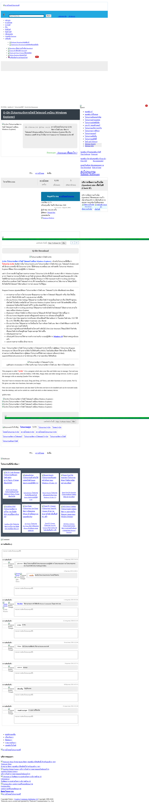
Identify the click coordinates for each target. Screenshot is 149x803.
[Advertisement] (74, 88)
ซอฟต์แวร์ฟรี (96, 153)
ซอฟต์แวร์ (26, 42)
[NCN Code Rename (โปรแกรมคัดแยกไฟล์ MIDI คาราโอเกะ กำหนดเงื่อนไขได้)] (12, 477)
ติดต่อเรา (8, 740)
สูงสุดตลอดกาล (98, 166)
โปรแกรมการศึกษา (92, 131)
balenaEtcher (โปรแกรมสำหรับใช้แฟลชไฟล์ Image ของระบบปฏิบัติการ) (31, 496)
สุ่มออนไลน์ (23, 55)
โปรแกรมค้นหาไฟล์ (10, 441)
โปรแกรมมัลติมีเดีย (92, 123)
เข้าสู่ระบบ (71, 16)
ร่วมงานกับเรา (10, 743)
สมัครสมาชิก (62, 16)
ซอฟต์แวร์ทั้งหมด (91, 114)
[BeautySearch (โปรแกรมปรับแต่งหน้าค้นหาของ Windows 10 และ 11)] (50, 479)
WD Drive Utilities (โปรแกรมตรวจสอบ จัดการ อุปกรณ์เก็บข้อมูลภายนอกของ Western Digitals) (69, 528)
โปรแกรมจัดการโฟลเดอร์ (12, 436)
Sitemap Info (89, 146)
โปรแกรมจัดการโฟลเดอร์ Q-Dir (36, 436)
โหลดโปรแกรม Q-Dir (11, 432)
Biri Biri (20, 603)
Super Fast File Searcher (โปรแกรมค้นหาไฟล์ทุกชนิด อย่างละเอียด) (69, 495)
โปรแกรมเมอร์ (90, 133)
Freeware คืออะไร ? (66, 152)
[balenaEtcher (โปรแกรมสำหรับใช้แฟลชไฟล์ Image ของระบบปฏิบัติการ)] (31, 479)
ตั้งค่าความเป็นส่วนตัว (9, 797)
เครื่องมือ (8, 38)
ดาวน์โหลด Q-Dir (27, 432)
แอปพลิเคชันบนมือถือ (31, 44)
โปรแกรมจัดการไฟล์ (58, 436)
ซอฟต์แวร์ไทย (85, 153)
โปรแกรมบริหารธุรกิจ (93, 128)
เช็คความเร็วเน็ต (87, 209)
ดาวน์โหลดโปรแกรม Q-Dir (46, 432)
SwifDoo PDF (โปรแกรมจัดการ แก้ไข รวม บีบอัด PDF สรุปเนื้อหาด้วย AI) (11, 526)
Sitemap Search (90, 144)
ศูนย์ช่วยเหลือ (10, 734)
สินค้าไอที (8, 32)
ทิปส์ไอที (8, 29)
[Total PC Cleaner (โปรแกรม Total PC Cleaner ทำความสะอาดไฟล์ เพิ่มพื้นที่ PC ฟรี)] (50, 511)
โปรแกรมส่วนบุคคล (92, 120)
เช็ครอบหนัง (9, 34)
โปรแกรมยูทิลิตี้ (19, 107)
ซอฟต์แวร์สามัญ (86, 160)
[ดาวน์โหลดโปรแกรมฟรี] (11, 5)
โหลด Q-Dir (56, 427)
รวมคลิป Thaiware (10, 36)
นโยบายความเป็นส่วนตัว (29, 797)
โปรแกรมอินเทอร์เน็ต (93, 117)
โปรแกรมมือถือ (91, 136)
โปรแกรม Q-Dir (45, 427)
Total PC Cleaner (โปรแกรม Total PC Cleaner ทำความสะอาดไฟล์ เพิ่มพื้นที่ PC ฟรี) (50, 527)
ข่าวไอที (7, 25)
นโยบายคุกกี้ (45, 797)
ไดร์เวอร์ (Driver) (91, 142)
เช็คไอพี (97, 209)
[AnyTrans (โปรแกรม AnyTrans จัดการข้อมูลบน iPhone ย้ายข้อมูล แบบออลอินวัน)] (31, 511)
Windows (51, 218)
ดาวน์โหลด (8, 22)
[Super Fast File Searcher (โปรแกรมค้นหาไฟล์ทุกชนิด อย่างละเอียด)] (69, 479)
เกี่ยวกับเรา (9, 737)
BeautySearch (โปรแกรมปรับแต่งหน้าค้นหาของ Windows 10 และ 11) (50, 495)
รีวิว (6, 27)
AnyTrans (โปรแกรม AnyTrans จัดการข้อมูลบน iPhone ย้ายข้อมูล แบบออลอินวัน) (31, 527)
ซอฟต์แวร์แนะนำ (99, 160)
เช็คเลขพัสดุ (28, 53)
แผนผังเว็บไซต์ (10, 745)
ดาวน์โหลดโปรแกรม (66, 196)
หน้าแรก (7, 20)
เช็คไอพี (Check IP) (21, 50)
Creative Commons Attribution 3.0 (26, 799)
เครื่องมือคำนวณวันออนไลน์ (18, 57)
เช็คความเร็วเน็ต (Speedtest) (24, 48)
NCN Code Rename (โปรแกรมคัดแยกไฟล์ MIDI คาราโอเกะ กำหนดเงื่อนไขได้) (11, 493)
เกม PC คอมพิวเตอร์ (92, 125)
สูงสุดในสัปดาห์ (86, 166)
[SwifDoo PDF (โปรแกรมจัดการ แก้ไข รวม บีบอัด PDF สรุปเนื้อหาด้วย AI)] (12, 512)
